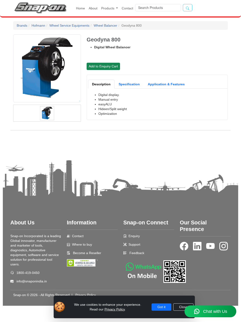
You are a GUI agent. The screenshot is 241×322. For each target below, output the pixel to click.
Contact (127, 8)
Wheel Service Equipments (69, 25)
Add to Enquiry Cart (103, 66)
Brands (22, 25)
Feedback (136, 253)
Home (80, 8)
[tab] (101, 84)
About (93, 8)
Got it (161, 307)
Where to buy (82, 244)
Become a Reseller (86, 253)
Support (134, 244)
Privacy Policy (85, 295)
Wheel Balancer (105, 25)
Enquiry (134, 236)
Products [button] (108, 8)
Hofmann (38, 25)
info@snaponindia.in (31, 281)
